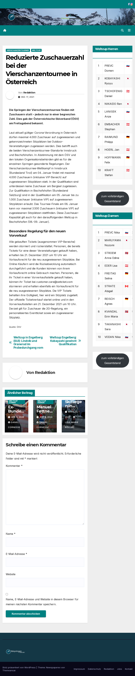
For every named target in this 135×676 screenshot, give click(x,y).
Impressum (79, 669)
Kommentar (14, 465)
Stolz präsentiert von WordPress (19, 667)
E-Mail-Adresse (16, 554)
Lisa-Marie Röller (71, 425)
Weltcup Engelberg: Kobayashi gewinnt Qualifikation (63, 341)
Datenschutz (94, 669)
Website (10, 574)
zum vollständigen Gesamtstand (112, 199)
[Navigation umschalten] (129, 30)
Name (10, 533)
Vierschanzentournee (18, 50)
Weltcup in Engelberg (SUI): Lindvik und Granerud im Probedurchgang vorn (28, 342)
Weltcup (36, 50)
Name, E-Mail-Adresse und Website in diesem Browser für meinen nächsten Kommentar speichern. (42, 602)
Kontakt (129, 669)
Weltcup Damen (13, 402)
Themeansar (8, 670)
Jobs (119, 669)
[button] (122, 30)
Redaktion (29, 92)
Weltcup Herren (42, 402)
